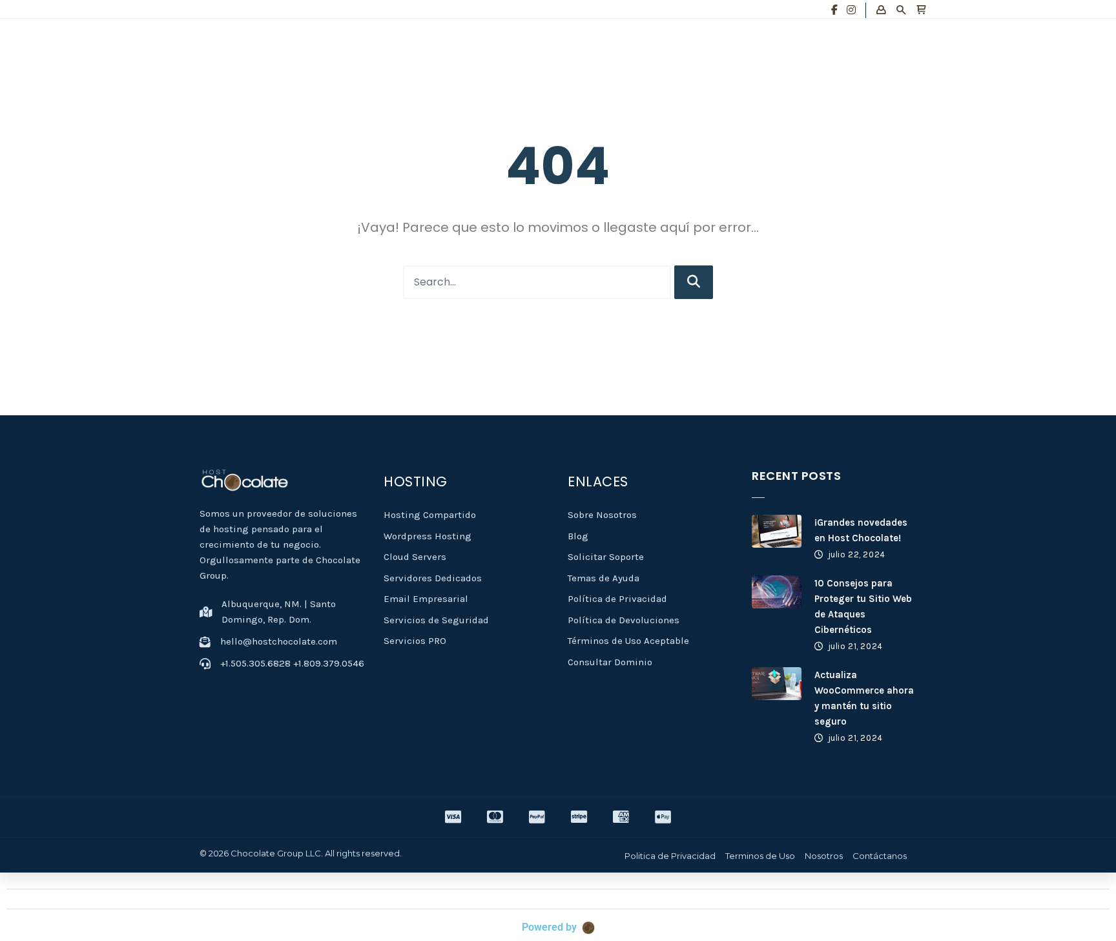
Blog (578, 536)
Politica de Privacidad (670, 856)
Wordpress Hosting (427, 536)
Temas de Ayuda (603, 578)
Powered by (549, 927)
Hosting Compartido (430, 515)
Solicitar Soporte (606, 557)
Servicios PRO (415, 640)
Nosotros (824, 856)
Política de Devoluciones (623, 620)
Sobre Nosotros (602, 515)
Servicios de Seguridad (436, 620)
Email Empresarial (426, 599)
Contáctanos (879, 856)
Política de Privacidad (617, 599)
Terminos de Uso (760, 856)
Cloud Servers (415, 557)
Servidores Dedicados (433, 578)
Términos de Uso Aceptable (628, 640)
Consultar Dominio (610, 662)
